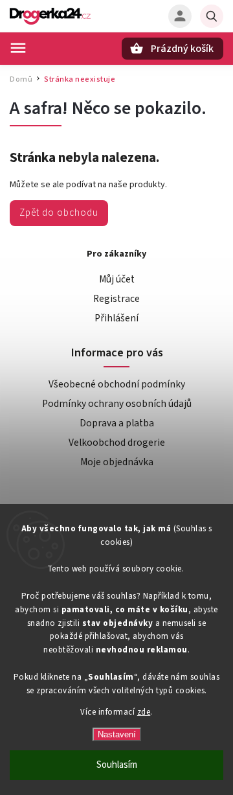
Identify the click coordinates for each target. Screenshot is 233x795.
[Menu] (18, 48)
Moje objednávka (116, 462)
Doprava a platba (117, 423)
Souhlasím (116, 765)
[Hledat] (211, 16)
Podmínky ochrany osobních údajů (117, 404)
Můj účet (117, 279)
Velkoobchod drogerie (117, 442)
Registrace (116, 299)
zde (144, 712)
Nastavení (117, 734)
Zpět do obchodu (58, 212)
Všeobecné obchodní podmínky (117, 384)
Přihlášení (116, 318)
